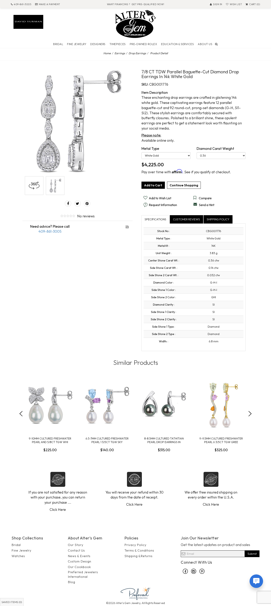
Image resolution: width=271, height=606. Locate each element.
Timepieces (118, 44)
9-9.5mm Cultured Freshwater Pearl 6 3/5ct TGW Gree (221, 440)
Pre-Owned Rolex (143, 44)
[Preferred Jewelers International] (135, 593)
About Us (205, 44)
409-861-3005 (22, 4)
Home (107, 53)
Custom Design (79, 561)
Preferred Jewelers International (83, 574)
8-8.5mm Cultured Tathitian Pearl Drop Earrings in (164, 440)
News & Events (79, 556)
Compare (205, 198)
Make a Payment (49, 4)
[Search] (216, 44)
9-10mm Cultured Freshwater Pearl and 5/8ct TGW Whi (50, 440)
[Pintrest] (87, 203)
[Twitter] (77, 203)
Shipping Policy (218, 219)
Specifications (155, 219)
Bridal (58, 44)
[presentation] (20, 413)
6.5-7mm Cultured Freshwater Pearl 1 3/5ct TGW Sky (107, 440)
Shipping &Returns (138, 556)
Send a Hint (206, 205)
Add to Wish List (160, 198)
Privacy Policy (135, 545)
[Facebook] (68, 203)
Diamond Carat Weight (215, 148)
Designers (98, 44)
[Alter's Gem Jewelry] (135, 23)
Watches (18, 556)
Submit (252, 554)
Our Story (75, 545)
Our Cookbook (79, 567)
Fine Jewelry (76, 44)
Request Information (163, 205)
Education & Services (177, 44)
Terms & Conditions (139, 550)
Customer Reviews (186, 219)
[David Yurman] (28, 21)
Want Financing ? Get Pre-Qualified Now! (135, 4)
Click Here (58, 509)
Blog (71, 582)
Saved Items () (12, 602)
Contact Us (76, 550)
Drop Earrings (137, 53)
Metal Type (150, 148)
